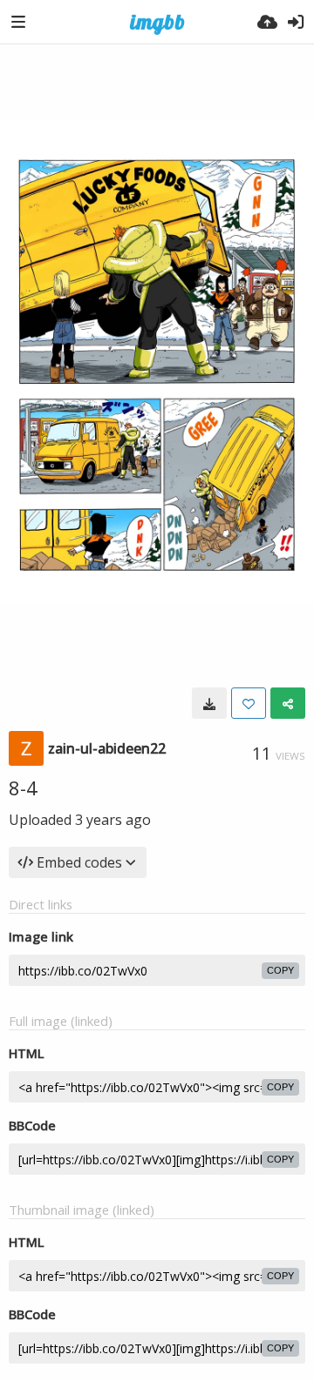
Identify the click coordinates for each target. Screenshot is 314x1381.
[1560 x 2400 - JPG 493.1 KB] (209, 703)
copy (280, 970)
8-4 (23, 787)
